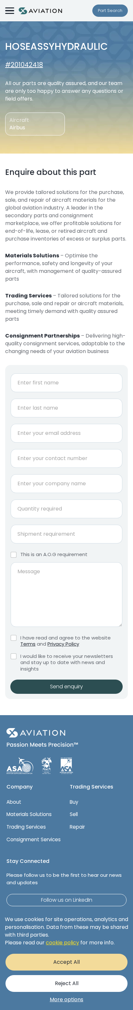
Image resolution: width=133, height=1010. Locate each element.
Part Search (110, 10)
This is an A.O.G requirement (53, 554)
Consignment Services (33, 839)
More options (66, 999)
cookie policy (62, 942)
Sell (74, 814)
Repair (77, 826)
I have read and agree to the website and (65, 641)
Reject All (66, 983)
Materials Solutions (29, 814)
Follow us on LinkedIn (66, 900)
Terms (28, 643)
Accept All (66, 962)
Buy (74, 802)
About (13, 802)
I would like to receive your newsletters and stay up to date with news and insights (66, 662)
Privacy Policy (63, 643)
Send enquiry (66, 686)
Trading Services (26, 826)
